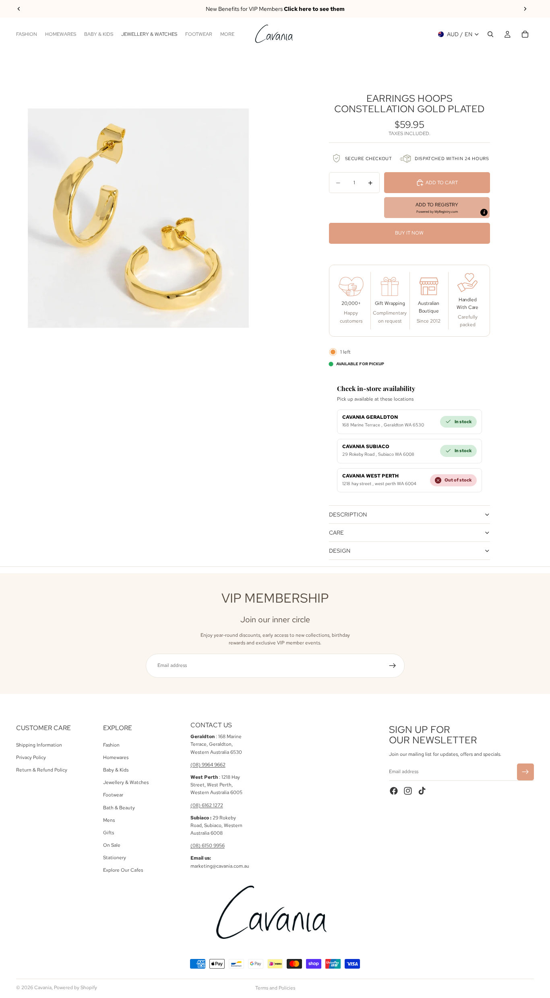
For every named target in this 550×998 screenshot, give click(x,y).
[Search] (490, 34)
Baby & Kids (115, 770)
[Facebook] (394, 791)
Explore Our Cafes (123, 870)
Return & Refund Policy (41, 770)
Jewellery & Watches (126, 782)
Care (336, 532)
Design (339, 550)
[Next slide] (525, 9)
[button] (437, 207)
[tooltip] (484, 212)
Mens (109, 820)
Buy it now (409, 233)
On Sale (111, 845)
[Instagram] (408, 791)
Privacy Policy (31, 757)
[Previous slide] (19, 9)
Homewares (115, 757)
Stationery (114, 857)
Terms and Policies (275, 988)
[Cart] (525, 34)
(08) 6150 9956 (207, 845)
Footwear (113, 795)
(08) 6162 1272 (206, 805)
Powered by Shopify (75, 987)
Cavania (43, 987)
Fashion (111, 744)
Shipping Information (39, 744)
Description (348, 514)
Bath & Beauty (119, 807)
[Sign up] (392, 665)
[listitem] (227, 34)
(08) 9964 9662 (207, 764)
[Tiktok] (422, 791)
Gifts (108, 832)
